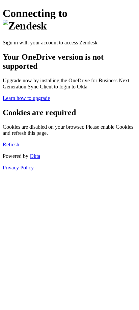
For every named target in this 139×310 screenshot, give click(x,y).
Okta (35, 156)
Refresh (11, 144)
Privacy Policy (18, 167)
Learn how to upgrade (26, 98)
